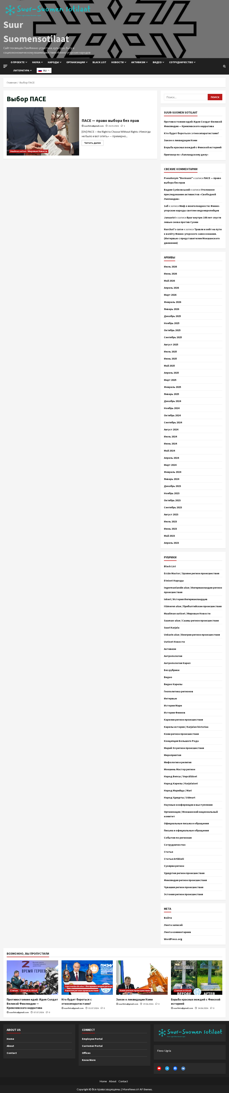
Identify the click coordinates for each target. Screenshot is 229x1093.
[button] (5, 66)
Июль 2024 (170, 436)
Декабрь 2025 (172, 316)
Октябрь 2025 (172, 330)
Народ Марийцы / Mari (178, 790)
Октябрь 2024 (172, 415)
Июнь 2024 (170, 443)
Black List (170, 566)
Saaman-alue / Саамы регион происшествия (191, 620)
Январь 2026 (171, 309)
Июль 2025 (170, 351)
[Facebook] (175, 1068)
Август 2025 (171, 344)
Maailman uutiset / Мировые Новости (28, 151)
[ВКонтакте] (183, 1068)
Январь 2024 (171, 479)
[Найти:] (186, 97)
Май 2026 (169, 280)
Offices (86, 1053)
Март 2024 (170, 464)
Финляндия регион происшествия (185, 880)
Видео (157, 62)
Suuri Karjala (171, 627)
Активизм (138, 62)
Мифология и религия (177, 762)
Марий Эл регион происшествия (184, 748)
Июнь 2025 (170, 358)
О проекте (18, 62)
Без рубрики (171, 670)
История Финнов (174, 712)
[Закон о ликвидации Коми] (142, 977)
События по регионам (178, 837)
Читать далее (93, 142)
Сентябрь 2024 (173, 422)
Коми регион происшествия (181, 733)
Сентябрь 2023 (173, 507)
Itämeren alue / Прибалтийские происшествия (193, 606)
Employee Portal (92, 1038)
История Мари (173, 705)
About (10, 1045)
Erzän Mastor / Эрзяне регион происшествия (191, 573)
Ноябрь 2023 (171, 493)
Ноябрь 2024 (171, 408)
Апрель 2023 (171, 542)
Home (10, 1038)
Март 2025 (170, 380)
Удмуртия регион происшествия (184, 873)
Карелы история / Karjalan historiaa (186, 726)
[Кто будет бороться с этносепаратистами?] (87, 977)
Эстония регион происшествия (183, 894)
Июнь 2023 (170, 528)
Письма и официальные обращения (186, 830)
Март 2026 (170, 294)
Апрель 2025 (171, 372)
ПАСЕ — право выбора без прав (43, 131)
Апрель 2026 (171, 287)
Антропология (173, 656)
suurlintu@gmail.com (94, 126)
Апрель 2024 (171, 457)
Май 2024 (169, 450)
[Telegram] (167, 1068)
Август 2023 (171, 514)
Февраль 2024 (172, 472)
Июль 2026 (170, 266)
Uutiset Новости (174, 641)
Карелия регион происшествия (183, 719)
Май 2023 (169, 535)
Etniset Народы (174, 580)
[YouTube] (159, 1068)
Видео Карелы (173, 684)
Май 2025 (169, 365)
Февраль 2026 (172, 302)
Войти (168, 917)
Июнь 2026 (170, 273)
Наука (36, 62)
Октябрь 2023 (172, 500)
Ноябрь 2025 (171, 323)
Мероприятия (172, 755)
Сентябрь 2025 (173, 337)
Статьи (168, 851)
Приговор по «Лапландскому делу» (186, 154)
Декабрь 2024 (172, 401)
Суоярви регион (174, 865)
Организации (75, 62)
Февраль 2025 (172, 387)
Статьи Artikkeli (174, 858)
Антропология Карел (177, 663)
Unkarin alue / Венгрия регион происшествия (192, 634)
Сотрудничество (181, 62)
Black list (99, 62)
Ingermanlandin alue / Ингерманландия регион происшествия (193, 590)
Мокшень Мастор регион (179, 769)
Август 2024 (171, 429)
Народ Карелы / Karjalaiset (181, 783)
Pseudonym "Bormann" (178, 178)
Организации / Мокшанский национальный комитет (191, 814)
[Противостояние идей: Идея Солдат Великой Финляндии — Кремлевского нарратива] (32, 977)
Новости (117, 62)
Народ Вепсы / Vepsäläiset (180, 776)
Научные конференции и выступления (188, 804)
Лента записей (173, 925)
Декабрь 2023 (172, 486)
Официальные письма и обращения (186, 823)
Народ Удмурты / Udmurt (179, 797)
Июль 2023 (170, 521)
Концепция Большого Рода (181, 741)
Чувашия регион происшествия (183, 887)
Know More (89, 1060)
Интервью (170, 698)
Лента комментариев (177, 932)
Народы (53, 62)
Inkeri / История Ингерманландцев (185, 599)
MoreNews (129, 1089)
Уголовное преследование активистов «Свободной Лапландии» (190, 194)
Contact (12, 1053)
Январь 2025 (171, 394)
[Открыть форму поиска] (224, 66)
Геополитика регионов (178, 691)
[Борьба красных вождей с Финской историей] (196, 977)
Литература (21, 70)
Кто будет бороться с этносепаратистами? (191, 133)
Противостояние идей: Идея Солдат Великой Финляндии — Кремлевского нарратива (32, 1003)
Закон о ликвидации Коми (180, 140)
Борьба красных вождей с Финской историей (192, 147)
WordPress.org (173, 939)
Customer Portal (92, 1045)
